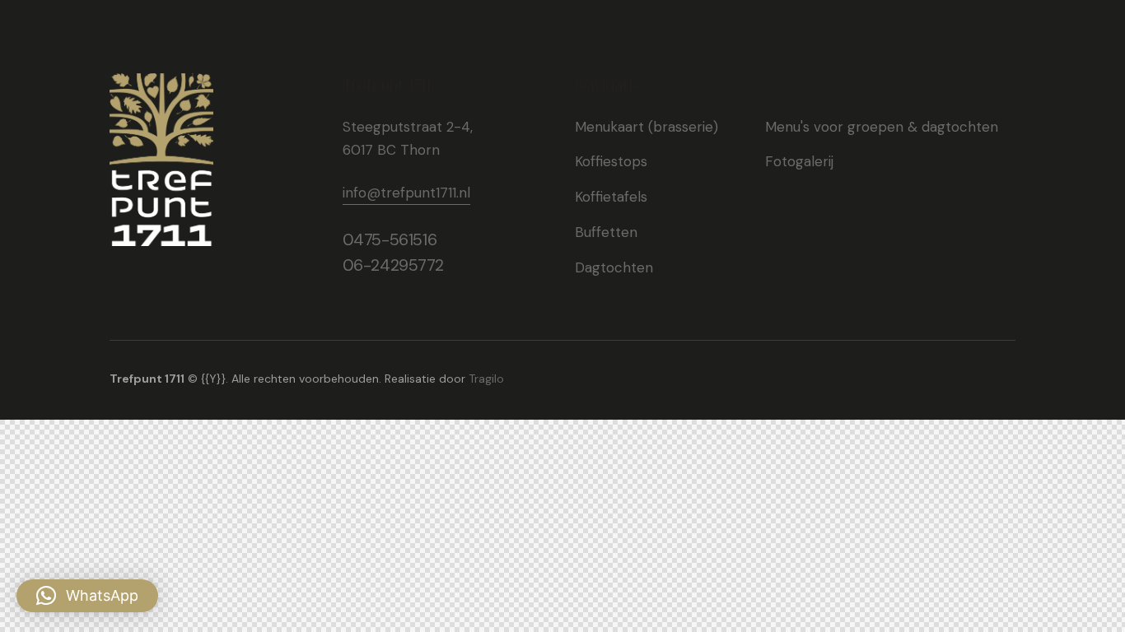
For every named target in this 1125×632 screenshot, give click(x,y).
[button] (87, 595)
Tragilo (486, 378)
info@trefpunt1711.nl (406, 193)
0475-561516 (390, 239)
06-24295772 (393, 265)
